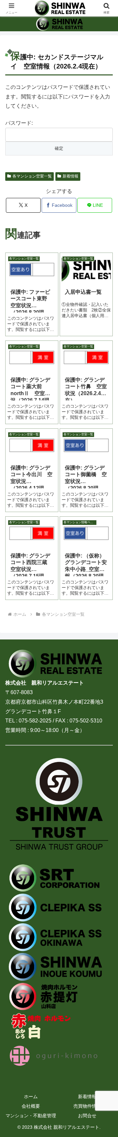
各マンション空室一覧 (32, 176)
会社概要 (31, 1106)
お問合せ (87, 1115)
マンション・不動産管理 (31, 1115)
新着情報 (70, 176)
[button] (105, 911)
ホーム (31, 1096)
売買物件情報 (87, 1106)
